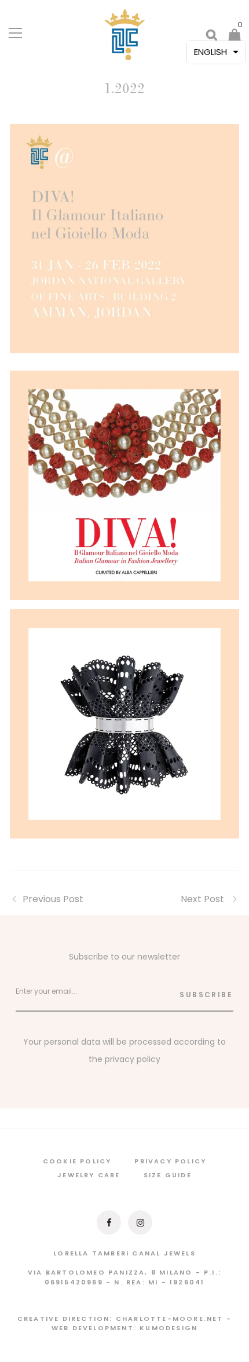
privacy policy (132, 1059)
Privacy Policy (170, 1161)
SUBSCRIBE (206, 994)
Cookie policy (77, 1161)
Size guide (168, 1175)
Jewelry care (88, 1175)
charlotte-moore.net (170, 1318)
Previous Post (53, 899)
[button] (216, 52)
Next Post (203, 899)
